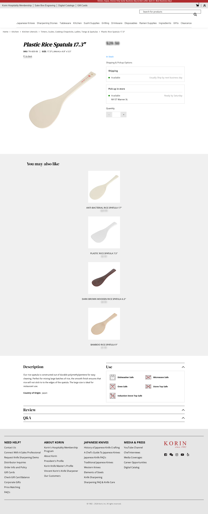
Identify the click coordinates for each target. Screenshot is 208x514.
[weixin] (171, 454)
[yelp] (188, 454)
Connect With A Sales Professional (22, 452)
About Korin (50, 456)
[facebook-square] (165, 454)
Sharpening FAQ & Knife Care (99, 482)
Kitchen (77, 23)
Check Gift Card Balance (17, 477)
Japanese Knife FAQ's (95, 457)
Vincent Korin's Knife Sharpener (61, 470)
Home (6, 31)
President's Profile (54, 461)
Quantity (110, 108)
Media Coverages (133, 457)
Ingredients (165, 23)
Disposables (131, 23)
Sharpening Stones (47, 23)
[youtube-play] (182, 454)
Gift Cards (82, 5)
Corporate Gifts (12, 482)
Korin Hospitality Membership (17, 5)
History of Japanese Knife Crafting (102, 447)
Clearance (186, 23)
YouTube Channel (133, 447)
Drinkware (116, 23)
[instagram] (177, 454)
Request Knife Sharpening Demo (21, 457)
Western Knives (92, 467)
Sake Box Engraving (45, 5)
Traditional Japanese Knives (98, 462)
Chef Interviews (132, 452)
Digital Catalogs (66, 5)
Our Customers (52, 475)
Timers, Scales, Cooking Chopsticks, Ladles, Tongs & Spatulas (69, 31)
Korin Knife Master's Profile (58, 466)
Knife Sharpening (93, 477)
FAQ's (7, 492)
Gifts (176, 23)
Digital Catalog (131, 467)
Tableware (65, 23)
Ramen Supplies (148, 23)
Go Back (28, 56)
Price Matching (12, 487)
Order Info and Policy (15, 467)
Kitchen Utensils (30, 31)
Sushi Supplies (91, 23)
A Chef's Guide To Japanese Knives (102, 452)
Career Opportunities (135, 462)
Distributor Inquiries (15, 462)
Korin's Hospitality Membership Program (61, 449)
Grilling (105, 23)
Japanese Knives (25, 23)
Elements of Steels (94, 472)
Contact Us (10, 447)
